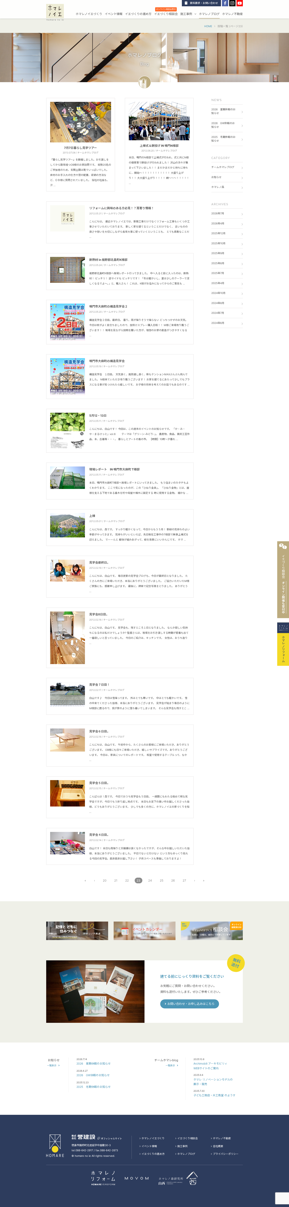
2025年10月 (218, 243)
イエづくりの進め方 (138, 14)
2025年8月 (217, 263)
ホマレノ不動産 (232, 14)
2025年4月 (217, 283)
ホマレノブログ (209, 14)
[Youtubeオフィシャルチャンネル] (240, 3)
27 (184, 880)
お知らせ (216, 177)
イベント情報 (113, 14)
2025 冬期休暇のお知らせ (223, 138)
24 (150, 880)
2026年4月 (217, 223)
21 (115, 880)
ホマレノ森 (217, 187)
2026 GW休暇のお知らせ (223, 125)
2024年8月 (217, 303)
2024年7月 (217, 312)
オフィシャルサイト (111, 1138)
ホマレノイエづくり (89, 14)
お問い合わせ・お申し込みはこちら (190, 1004)
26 (173, 880)
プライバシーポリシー (225, 1153)
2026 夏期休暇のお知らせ (223, 111)
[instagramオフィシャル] (232, 3)
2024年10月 (218, 293)
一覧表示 (51, 1065)
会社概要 (218, 1146)
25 (161, 880)
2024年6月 (217, 322)
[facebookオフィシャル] (225, 3)
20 (104, 880)
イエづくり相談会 (166, 13)
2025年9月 (217, 253)
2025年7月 (217, 273)
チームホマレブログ (222, 167)
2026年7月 (217, 213)
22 (127, 880)
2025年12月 (218, 233)
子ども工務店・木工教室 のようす (214, 1095)
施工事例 (186, 14)
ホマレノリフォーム (283, 648)
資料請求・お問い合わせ (204, 3)
